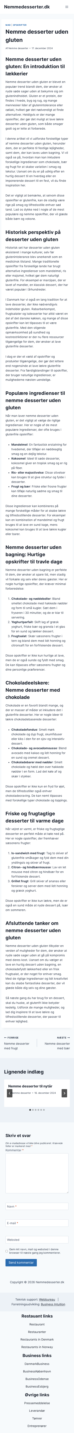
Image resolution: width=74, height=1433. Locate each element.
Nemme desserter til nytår (30, 1086)
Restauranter (37, 1332)
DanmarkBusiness (37, 1364)
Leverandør (37, 1410)
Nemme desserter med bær (57, 1043)
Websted (13, 1239)
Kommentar (15, 1150)
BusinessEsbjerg (37, 1386)
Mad (8, 25)
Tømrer (37, 1418)
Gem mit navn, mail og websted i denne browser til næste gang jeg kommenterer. (35, 1251)
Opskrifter (20, 25)
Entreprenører (37, 1426)
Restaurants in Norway (37, 1347)
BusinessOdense (37, 1379)
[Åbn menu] (67, 6)
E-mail (12, 1223)
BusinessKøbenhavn (37, 1371)
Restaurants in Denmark (37, 1339)
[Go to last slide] (9, 1093)
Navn (12, 1206)
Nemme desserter (18, 48)
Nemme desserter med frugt (16, 1043)
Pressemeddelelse (37, 1403)
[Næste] (64, 1093)
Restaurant (37, 1324)
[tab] (30, 1110)
